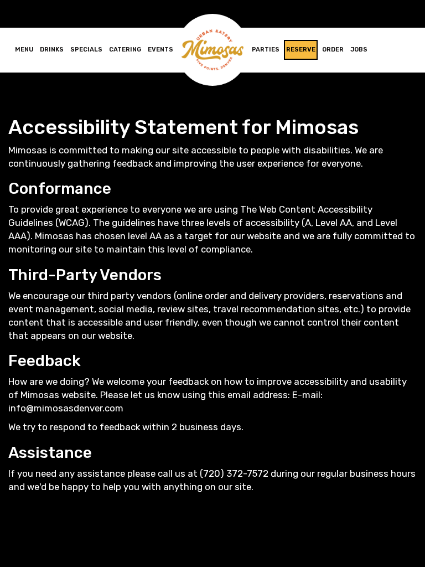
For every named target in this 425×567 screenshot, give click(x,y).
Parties (265, 49)
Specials (86, 49)
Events (160, 49)
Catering (125, 49)
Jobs (358, 49)
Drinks (52, 49)
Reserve (300, 49)
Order (333, 49)
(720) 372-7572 (234, 473)
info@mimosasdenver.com (65, 408)
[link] (212, 50)
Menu (24, 49)
